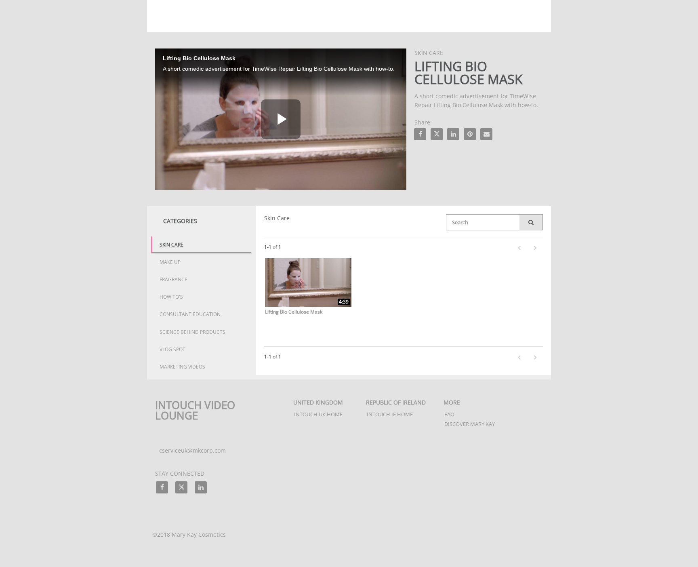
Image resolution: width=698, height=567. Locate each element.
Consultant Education (190, 314)
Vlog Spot (172, 349)
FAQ (449, 414)
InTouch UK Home (318, 414)
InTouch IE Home (390, 414)
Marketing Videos (182, 366)
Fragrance (173, 279)
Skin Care (171, 244)
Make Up (170, 262)
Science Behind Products (192, 332)
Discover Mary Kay (469, 424)
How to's (171, 296)
